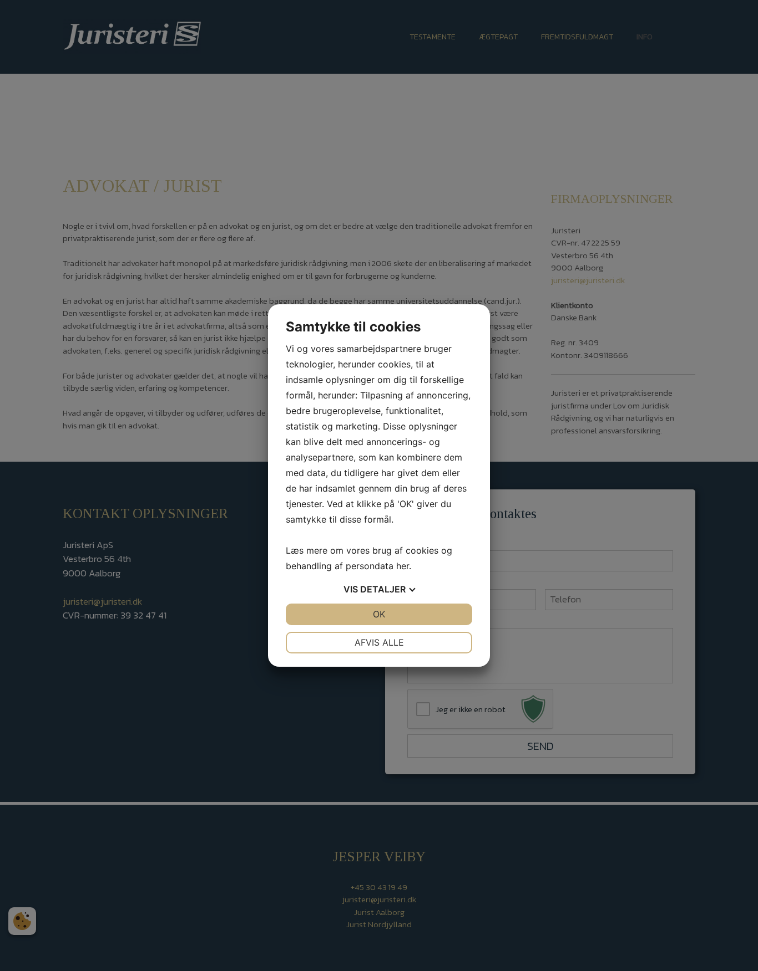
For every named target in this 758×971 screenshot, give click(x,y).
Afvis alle (379, 642)
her (402, 565)
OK (379, 614)
